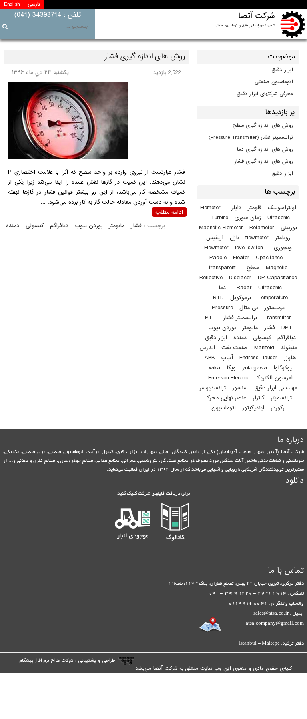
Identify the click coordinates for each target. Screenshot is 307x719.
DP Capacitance (277, 278)
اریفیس (214, 238)
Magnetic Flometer (221, 228)
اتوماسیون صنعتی (274, 82)
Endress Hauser (258, 358)
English (12, 4)
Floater (241, 258)
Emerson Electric (228, 378)
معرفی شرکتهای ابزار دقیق (265, 94)
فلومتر (254, 208)
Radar (244, 288)
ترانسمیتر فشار (240, 318)
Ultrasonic (270, 288)
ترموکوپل (240, 298)
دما (222, 288)
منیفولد (289, 348)
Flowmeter (216, 248)
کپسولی (262, 338)
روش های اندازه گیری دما (265, 149)
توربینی (289, 228)
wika (214, 368)
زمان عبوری (248, 218)
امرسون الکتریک (274, 378)
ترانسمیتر (281, 398)
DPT (286, 328)
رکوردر (278, 408)
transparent (222, 268)
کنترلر (258, 398)
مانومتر (250, 328)
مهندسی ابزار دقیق (275, 388)
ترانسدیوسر (212, 388)
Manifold (264, 348)
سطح (253, 268)
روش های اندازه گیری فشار (263, 161)
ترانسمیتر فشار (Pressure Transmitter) (251, 137)
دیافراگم (286, 338)
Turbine (219, 218)
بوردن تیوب (222, 328)
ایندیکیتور (253, 408)
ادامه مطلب (169, 212)
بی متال (248, 308)
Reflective (211, 278)
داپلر (236, 208)
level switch (249, 248)
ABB (210, 358)
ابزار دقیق (282, 70)
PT (208, 318)
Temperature (272, 298)
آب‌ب (227, 358)
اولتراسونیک (282, 208)
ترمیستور (274, 308)
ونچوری (283, 248)
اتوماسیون (223, 408)
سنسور (240, 388)
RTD (218, 298)
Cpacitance (269, 258)
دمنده (240, 338)
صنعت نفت (234, 348)
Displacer (240, 278)
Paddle (218, 258)
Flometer (210, 208)
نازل (234, 238)
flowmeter (257, 238)
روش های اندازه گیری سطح (263, 125)
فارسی (34, 4)
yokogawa (254, 368)
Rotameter (261, 228)
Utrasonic (278, 218)
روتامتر (282, 238)
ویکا (231, 368)
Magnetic (276, 268)
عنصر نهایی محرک (225, 398)
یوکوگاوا (282, 368)
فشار (269, 328)
